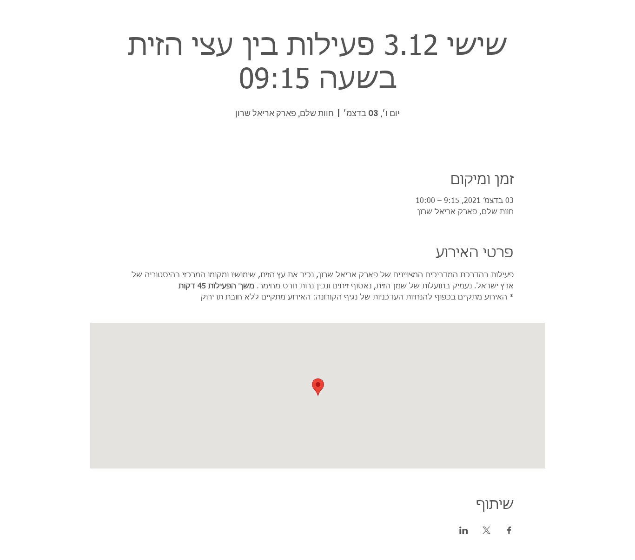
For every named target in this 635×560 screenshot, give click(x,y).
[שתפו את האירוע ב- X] (486, 530)
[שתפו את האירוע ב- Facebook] (509, 530)
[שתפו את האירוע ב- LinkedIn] (463, 530)
